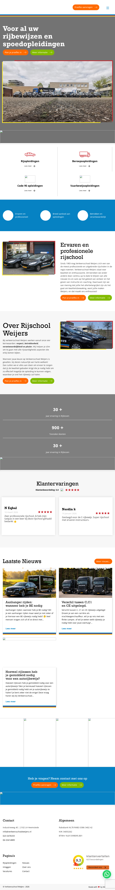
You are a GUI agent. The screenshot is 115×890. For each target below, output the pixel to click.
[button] (107, 874)
